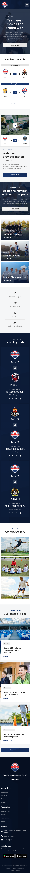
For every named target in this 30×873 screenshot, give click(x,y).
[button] (27, 5)
